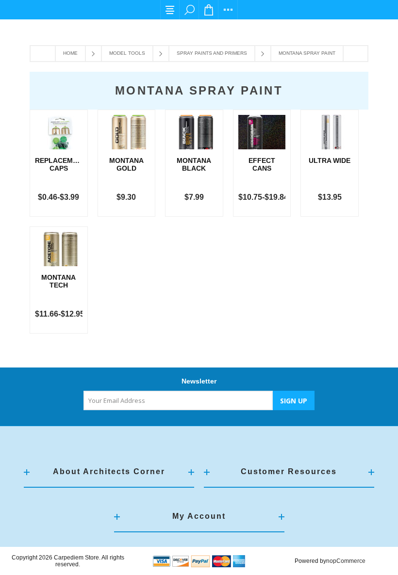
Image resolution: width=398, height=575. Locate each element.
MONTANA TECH (58, 281)
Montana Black (194, 164)
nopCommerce (345, 561)
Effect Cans (262, 164)
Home (70, 53)
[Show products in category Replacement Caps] (59, 132)
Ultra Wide (329, 160)
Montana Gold (126, 164)
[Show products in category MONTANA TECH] (59, 249)
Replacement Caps (59, 164)
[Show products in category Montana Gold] (126, 132)
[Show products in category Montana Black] (194, 132)
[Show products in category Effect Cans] (262, 132)
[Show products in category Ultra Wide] (329, 132)
